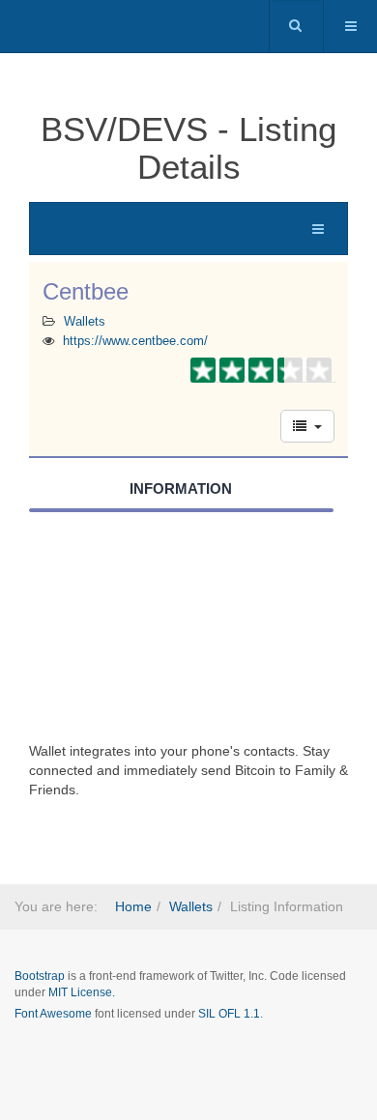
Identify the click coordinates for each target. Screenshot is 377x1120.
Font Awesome (53, 1013)
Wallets (84, 322)
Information (181, 488)
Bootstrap (39, 976)
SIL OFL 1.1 (229, 1013)
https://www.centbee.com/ (135, 341)
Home (133, 906)
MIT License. (81, 992)
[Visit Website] (188, 636)
